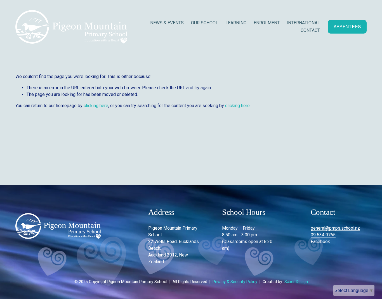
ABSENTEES (347, 26)
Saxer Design (296, 281)
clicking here (96, 105)
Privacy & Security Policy (235, 281)
